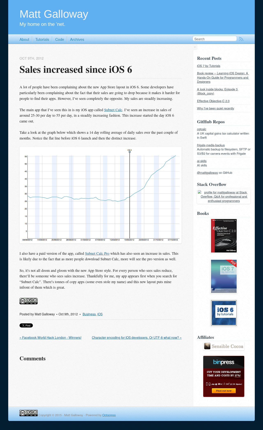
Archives (77, 39)
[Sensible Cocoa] (223, 349)
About (24, 39)
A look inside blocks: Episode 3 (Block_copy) (217, 91)
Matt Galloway (54, 14)
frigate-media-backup (211, 145)
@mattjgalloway (207, 172)
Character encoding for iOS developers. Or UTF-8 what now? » (137, 337)
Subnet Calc (113, 109)
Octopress (109, 415)
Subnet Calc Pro (97, 253)
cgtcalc (201, 129)
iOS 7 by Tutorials (208, 65)
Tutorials (42, 39)
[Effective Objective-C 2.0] (224, 252)
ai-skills (201, 161)
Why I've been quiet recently (215, 108)
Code (59, 39)
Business (89, 314)
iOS (100, 314)
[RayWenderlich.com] (224, 292)
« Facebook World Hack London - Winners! (50, 337)
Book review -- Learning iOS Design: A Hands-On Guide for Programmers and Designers (223, 77)
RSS (241, 39)
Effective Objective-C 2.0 (213, 101)
